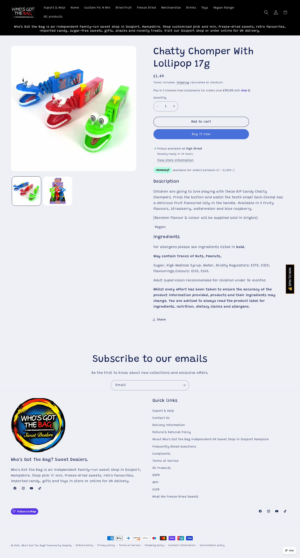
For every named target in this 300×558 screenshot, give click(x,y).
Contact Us (161, 418)
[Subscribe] (184, 385)
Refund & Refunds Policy (171, 432)
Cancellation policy (212, 545)
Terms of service (130, 545)
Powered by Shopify (59, 545)
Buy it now (201, 134)
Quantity (159, 97)
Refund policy (84, 545)
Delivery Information (168, 425)
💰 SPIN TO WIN (290, 279)
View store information (175, 160)
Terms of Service (165, 461)
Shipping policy (154, 545)
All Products (161, 468)
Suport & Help (163, 411)
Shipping (183, 82)
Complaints (161, 453)
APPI (155, 482)
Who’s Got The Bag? (34, 545)
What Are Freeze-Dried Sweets (175, 496)
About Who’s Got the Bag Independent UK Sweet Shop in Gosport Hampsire (210, 439)
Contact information (182, 545)
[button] (266, 12)
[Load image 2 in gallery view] (57, 191)
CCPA (155, 489)
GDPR (156, 475)
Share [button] (161, 319)
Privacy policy (106, 545)
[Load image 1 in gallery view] (26, 191)
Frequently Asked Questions (174, 446)
